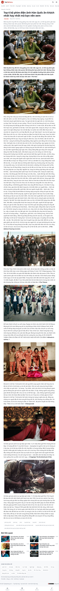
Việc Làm (52, 6)
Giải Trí (7, 6)
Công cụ (8, 579)
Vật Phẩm (46, 567)
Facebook (21, 579)
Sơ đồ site (16, 579)
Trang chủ (3, 9)
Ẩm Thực (47, 6)
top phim (35, 522)
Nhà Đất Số (45, 570)
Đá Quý (52, 567)
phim (21, 522)
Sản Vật (29, 570)
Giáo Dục (29, 6)
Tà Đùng (11, 570)
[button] (53, 2)
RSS (12, 579)
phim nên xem (42, 522)
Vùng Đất (17, 570)
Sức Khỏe (24, 6)
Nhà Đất (42, 6)
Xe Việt (13, 573)
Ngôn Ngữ (32, 567)
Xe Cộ (37, 6)
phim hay (15, 522)
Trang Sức (4, 570)
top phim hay (27, 522)
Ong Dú (24, 570)
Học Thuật (24, 567)
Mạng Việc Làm (5, 573)
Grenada (11, 567)
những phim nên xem (9, 525)
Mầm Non (17, 567)
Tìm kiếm (3, 579)
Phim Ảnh (12, 6)
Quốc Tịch (4, 567)
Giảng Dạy (39, 567)
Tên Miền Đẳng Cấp (21, 573)
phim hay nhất (8, 522)
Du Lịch (33, 6)
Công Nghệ (18, 6)
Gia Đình (3, 6)
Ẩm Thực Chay (37, 570)
